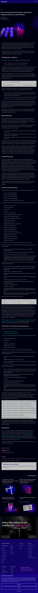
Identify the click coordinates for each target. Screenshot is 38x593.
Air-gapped (30, 546)
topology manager (27, 68)
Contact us (12, 570)
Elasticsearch (4, 558)
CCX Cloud (29, 554)
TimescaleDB (18, 460)
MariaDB (29, 458)
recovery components (11, 60)
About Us (11, 568)
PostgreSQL (23, 328)
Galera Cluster (25, 458)
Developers (4, 566)
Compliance (12, 571)
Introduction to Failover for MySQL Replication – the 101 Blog (16, 319)
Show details (19, 590)
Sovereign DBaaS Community (4, 572)
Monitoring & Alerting (11, 458)
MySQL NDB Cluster (7, 460)
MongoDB (33, 458)
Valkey (3, 561)
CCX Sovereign (30, 556)
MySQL (3, 460)
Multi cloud (30, 551)
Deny (19, 588)
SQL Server (12, 553)
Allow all (19, 584)
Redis (3, 562)
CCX (20, 546)
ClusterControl (4, 458)
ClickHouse (3, 553)
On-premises (30, 553)
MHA (25, 51)
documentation (26, 242)
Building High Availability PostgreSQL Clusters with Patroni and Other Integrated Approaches (28, 481)
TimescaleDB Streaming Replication (11, 333)
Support (3, 570)
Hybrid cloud (30, 548)
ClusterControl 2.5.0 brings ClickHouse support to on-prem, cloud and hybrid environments (10, 481)
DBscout (21, 548)
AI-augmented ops (31, 545)
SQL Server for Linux (5, 552)
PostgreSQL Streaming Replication (11, 331)
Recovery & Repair (19, 458)
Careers (11, 573)
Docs (3, 568)
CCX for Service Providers (32, 557)
